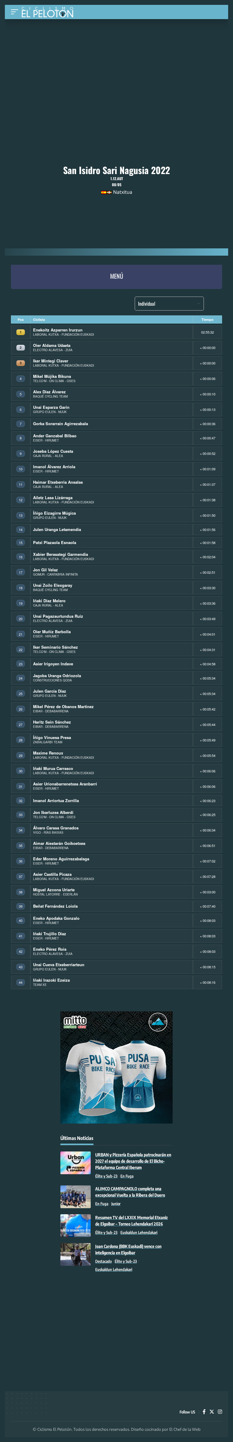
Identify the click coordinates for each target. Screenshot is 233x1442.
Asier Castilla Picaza (52, 874)
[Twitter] (211, 1412)
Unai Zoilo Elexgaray (52, 585)
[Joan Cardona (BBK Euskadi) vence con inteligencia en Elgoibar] (75, 1254)
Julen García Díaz (49, 691)
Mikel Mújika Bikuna (52, 376)
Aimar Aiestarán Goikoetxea (59, 843)
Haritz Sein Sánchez (52, 722)
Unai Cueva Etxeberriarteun (58, 964)
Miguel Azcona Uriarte (54, 889)
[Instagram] (220, 1412)
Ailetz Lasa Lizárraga (53, 497)
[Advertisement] (116, 64)
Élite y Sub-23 (106, 1176)
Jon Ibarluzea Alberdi (53, 812)
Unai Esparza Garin (51, 407)
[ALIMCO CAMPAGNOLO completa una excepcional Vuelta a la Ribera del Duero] (75, 1196)
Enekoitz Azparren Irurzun (58, 330)
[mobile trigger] (16, 12)
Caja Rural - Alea (48, 456)
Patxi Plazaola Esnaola (54, 542)
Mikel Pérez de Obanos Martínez (63, 706)
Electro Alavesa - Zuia (53, 350)
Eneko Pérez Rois (49, 949)
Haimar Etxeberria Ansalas (58, 482)
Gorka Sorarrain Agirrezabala (60, 423)
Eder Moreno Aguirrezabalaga (61, 859)
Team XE (40, 985)
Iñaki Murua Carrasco (53, 768)
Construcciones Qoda (52, 680)
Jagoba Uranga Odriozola (57, 675)
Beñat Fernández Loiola (55, 906)
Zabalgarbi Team (47, 742)
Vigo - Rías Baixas (48, 832)
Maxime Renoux (48, 753)
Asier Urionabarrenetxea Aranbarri (65, 784)
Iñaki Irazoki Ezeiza (51, 980)
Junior (115, 1203)
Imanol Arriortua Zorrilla (56, 800)
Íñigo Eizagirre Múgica (54, 513)
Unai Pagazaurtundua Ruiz (58, 616)
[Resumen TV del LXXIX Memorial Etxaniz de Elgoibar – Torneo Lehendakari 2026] (75, 1225)
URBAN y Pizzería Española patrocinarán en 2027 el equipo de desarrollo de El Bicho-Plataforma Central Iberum (133, 1161)
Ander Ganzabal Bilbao (54, 436)
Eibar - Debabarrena (51, 711)
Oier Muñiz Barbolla (52, 631)
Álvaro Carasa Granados (56, 828)
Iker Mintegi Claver (50, 361)
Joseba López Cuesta (53, 451)
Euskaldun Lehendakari (138, 1232)
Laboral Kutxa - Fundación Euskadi (63, 334)
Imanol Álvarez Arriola (54, 466)
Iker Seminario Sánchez (55, 647)
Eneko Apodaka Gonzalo (56, 918)
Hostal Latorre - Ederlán (55, 894)
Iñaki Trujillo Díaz (49, 933)
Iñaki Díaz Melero (49, 600)
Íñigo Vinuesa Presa (52, 737)
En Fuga (126, 1176)
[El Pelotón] (49, 12)
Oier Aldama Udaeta (51, 345)
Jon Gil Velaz (45, 570)
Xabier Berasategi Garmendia (60, 554)
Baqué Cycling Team (50, 396)
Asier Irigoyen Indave (53, 664)
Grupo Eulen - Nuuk (50, 412)
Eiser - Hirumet (46, 440)
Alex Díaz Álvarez (49, 392)
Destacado (103, 1261)
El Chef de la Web (185, 1429)
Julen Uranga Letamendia (57, 529)
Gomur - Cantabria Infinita (55, 574)
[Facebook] (204, 1412)
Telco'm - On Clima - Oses (54, 381)
